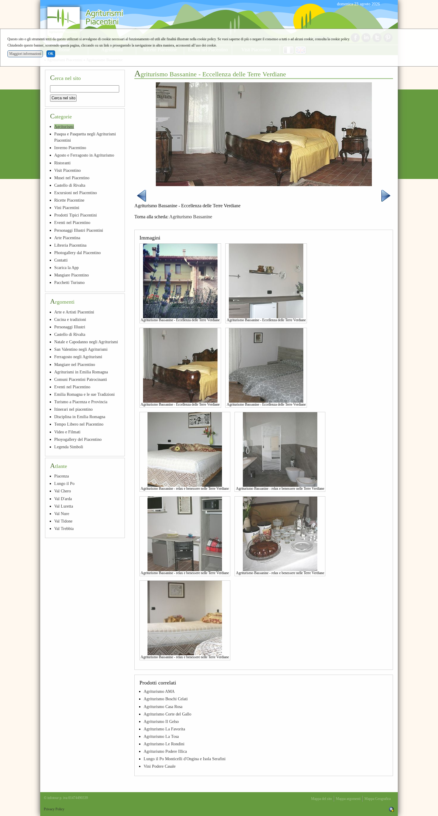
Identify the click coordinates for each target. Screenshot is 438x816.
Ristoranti (62, 162)
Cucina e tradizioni (70, 319)
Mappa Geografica (377, 799)
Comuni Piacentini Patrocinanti (80, 379)
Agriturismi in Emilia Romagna (81, 372)
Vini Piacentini (66, 207)
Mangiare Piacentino (71, 275)
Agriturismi (64, 126)
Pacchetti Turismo (69, 282)
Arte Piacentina (67, 237)
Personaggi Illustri (69, 326)
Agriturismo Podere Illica (165, 751)
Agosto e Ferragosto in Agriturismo (84, 155)
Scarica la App (66, 267)
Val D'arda (63, 498)
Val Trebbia (64, 528)
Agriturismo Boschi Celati (166, 698)
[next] (386, 195)
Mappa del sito (321, 799)
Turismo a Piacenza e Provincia (80, 401)
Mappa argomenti (348, 799)
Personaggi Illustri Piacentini (78, 230)
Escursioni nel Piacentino (75, 192)
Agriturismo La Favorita (164, 729)
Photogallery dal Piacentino (77, 252)
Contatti (61, 260)
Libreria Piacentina (70, 245)
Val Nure (61, 513)
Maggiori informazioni (25, 54)
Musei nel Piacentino (71, 177)
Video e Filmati (67, 431)
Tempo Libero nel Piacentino (78, 424)
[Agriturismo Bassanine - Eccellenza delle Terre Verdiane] (180, 280)
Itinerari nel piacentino (73, 409)
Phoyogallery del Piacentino (78, 439)
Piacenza (61, 476)
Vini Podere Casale (159, 766)
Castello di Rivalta (69, 185)
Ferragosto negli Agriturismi (78, 356)
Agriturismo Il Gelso (161, 721)
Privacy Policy (54, 809)
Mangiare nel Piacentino (74, 364)
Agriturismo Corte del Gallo (167, 714)
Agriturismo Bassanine (190, 216)
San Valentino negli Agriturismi (81, 349)
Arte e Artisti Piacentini (74, 312)
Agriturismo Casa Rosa (163, 706)
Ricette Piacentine (69, 200)
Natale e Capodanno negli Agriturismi (86, 341)
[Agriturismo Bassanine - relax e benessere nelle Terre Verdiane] (184, 449)
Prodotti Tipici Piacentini (75, 215)
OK (50, 54)
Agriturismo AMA (159, 691)
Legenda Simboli (68, 446)
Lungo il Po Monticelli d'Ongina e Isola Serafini (185, 758)
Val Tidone (63, 521)
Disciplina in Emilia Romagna (79, 416)
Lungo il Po (64, 483)
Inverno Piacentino (70, 147)
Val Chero (62, 491)
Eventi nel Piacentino (72, 222)
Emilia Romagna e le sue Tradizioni (84, 394)
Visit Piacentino (67, 170)
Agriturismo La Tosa (161, 736)
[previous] (141, 195)
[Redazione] (391, 809)
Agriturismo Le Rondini (164, 743)
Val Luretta (63, 506)
